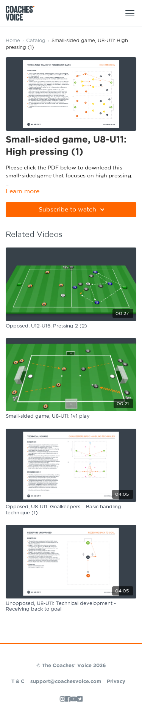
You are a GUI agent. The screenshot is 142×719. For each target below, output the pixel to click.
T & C (18, 681)
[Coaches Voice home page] (23, 13)
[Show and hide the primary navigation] (129, 13)
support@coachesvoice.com (65, 681)
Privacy (116, 681)
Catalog (35, 40)
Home (13, 40)
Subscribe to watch (67, 210)
